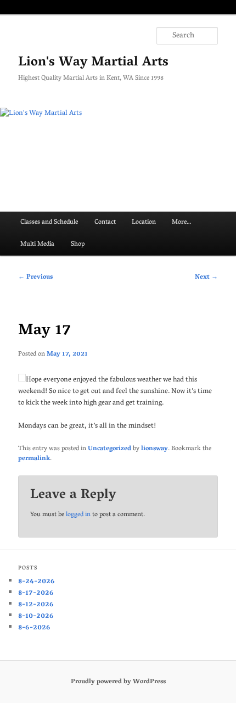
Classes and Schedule (49, 222)
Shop (78, 244)
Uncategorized (109, 448)
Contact (105, 222)
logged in (78, 514)
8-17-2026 (36, 593)
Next (206, 277)
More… (181, 222)
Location (144, 222)
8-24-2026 (36, 582)
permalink (34, 458)
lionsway (154, 448)
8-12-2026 (36, 605)
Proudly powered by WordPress (118, 682)
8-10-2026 (36, 616)
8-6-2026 (34, 628)
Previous (35, 277)
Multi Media (37, 244)
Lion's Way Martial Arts (93, 63)
